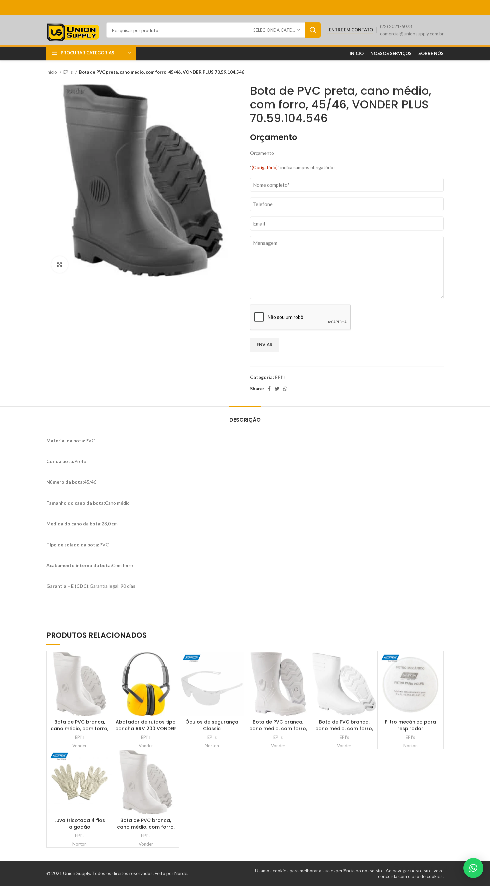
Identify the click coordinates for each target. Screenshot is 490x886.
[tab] (245, 416)
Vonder (79, 745)
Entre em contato (351, 29)
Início (52, 72)
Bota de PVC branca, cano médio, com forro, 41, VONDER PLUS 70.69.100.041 (79, 732)
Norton (212, 745)
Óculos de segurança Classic (211, 725)
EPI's (68, 72)
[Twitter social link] (277, 388)
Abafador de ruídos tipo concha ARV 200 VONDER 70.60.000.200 (145, 728)
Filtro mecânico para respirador (410, 725)
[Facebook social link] (269, 388)
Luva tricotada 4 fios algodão (79, 823)
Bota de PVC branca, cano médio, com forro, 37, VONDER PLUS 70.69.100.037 (146, 830)
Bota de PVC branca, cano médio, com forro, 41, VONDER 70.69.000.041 (278, 728)
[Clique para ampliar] (59, 264)
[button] (473, 868)
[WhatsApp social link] (285, 388)
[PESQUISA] (313, 30)
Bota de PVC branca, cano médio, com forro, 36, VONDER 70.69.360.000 (344, 728)
